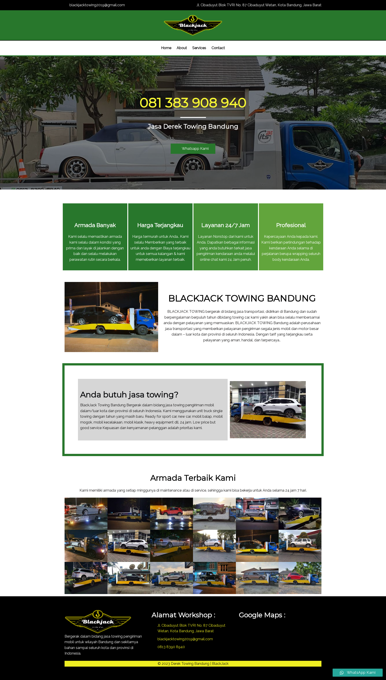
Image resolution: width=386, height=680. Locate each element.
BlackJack (220, 663)
